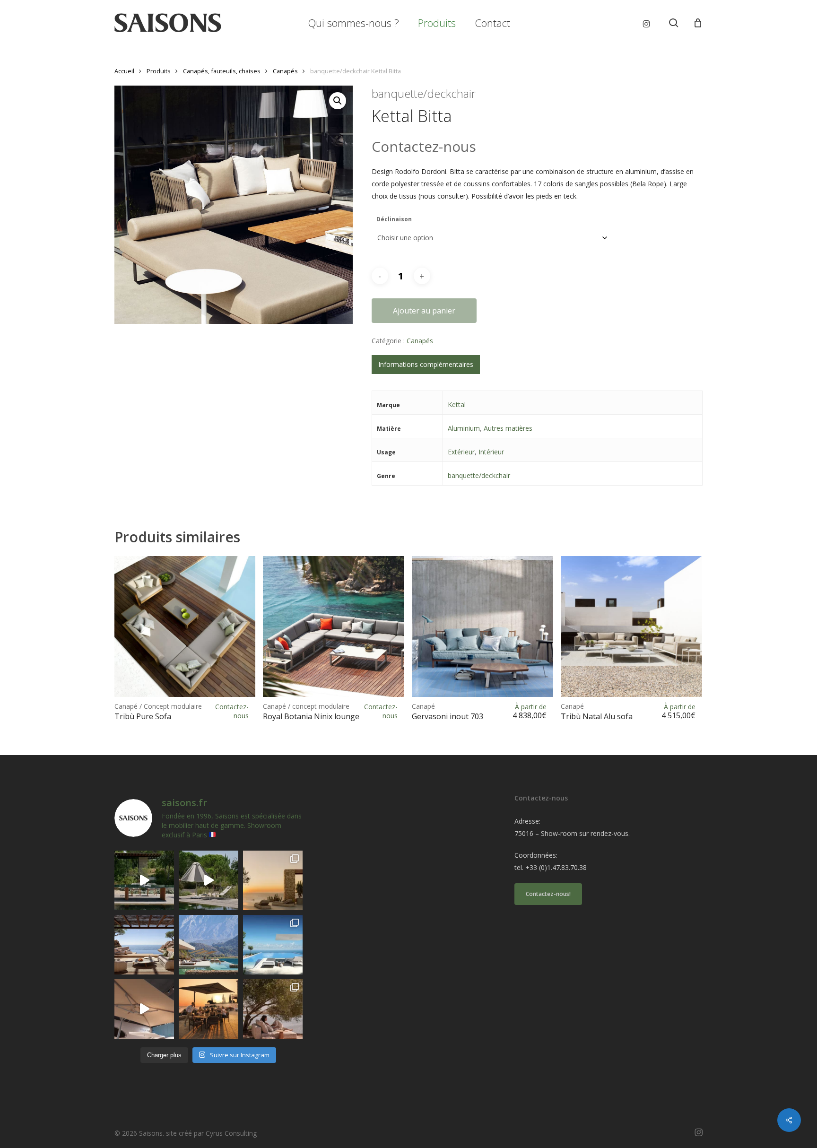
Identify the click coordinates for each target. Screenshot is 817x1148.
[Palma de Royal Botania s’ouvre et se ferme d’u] (208, 880)
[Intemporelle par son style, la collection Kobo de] (144, 944)
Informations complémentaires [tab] (425, 364)
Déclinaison (394, 219)
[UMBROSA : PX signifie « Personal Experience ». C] (208, 944)
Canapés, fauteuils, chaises (222, 71)
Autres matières (508, 428)
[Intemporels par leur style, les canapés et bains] (273, 880)
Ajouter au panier (424, 310)
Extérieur (461, 451)
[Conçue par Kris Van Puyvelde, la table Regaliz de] (144, 880)
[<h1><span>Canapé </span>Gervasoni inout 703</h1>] (482, 626)
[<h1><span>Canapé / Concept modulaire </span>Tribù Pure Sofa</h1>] (185, 626)
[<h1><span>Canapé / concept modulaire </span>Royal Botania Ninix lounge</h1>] (333, 626)
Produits (159, 71)
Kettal (457, 404)
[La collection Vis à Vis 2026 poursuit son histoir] (273, 1009)
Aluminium (464, 428)
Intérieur (491, 451)
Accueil (124, 71)
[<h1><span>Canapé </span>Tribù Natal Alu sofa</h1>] (631, 626)
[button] (337, 100)
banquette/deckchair (479, 475)
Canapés (285, 71)
